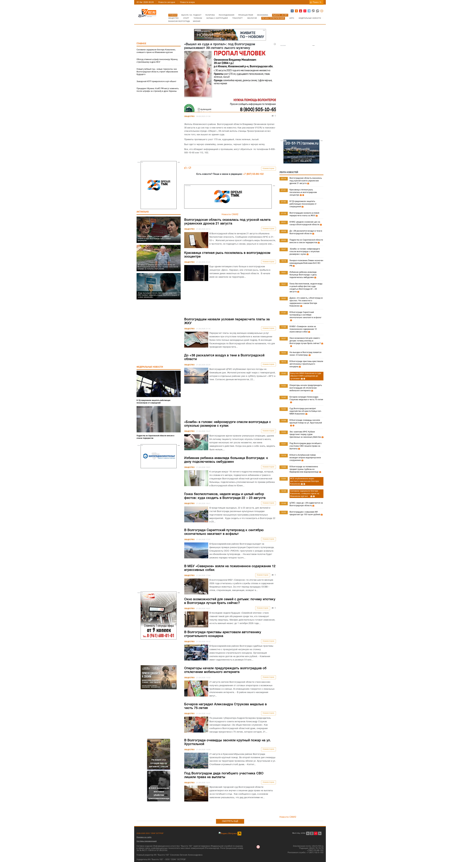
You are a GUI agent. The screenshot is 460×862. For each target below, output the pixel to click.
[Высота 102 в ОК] (296, 11)
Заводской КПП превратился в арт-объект (156, 81)
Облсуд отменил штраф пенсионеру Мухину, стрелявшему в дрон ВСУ (157, 61)
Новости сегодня (166, 2)
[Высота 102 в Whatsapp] (317, 11)
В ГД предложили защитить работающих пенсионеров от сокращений (303, 204)
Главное (141, 44)
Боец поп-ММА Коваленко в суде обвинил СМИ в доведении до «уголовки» (305, 376)
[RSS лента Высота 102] (319, 833)
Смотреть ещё (230, 821)
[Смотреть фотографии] (308, 183)
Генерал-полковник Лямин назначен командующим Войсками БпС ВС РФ (306, 263)
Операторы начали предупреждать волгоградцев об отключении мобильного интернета (306, 388)
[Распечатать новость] (275, 44)
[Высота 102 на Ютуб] (300, 11)
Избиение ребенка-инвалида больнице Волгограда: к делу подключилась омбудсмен (303, 274)
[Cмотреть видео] (303, 195)
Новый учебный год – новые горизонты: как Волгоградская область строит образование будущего (157, 71)
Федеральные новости (150, 367)
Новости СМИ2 (230, 214)
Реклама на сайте (144, 837)
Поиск (316, 2)
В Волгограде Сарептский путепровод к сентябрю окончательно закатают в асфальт (305, 315)
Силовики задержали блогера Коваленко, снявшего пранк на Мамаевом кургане (156, 51)
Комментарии (268, 168)
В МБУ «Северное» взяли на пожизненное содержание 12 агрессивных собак (303, 329)
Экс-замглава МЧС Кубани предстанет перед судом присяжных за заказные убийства (305, 434)
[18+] (321, 11)
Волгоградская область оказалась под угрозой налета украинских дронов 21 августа (306, 180)
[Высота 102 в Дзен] (305, 11)
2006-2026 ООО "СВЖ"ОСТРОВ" (150, 833)
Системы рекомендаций (147, 841)
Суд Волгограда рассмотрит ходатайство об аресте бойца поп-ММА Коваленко (306, 411)
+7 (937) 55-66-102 (253, 174)
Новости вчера (187, 2)
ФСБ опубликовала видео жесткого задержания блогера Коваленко (304, 481)
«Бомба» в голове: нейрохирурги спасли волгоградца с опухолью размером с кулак (305, 251)
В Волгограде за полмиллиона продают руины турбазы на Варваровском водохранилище (304, 469)
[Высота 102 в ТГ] (309, 11)
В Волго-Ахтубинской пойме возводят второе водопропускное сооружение (305, 457)
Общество (189, 116)
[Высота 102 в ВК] (292, 11)
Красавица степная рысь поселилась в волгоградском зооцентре (303, 192)
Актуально (143, 212)
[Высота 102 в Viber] (313, 11)
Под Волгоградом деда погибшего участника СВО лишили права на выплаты (306, 446)
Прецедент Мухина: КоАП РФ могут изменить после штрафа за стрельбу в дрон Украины (158, 90)
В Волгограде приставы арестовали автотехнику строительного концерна (306, 364)
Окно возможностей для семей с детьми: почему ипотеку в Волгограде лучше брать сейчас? (305, 340)
